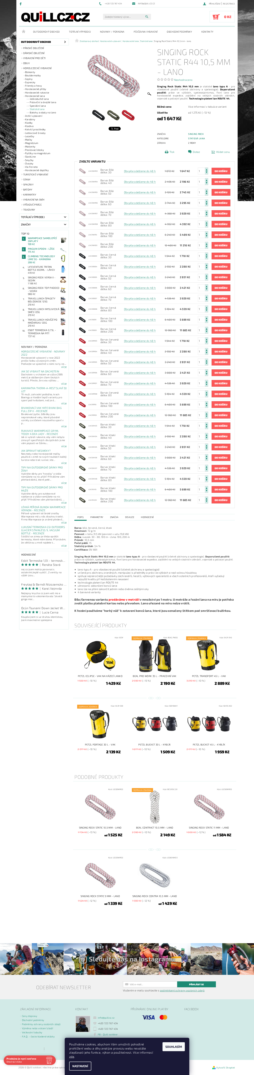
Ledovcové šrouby (35, 132)
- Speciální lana (37, 105)
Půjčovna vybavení (145, 31)
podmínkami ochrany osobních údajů (182, 990)
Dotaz (196, 151)
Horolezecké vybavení (37, 68)
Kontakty (207, 31)
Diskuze (129, 517)
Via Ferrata (31, 166)
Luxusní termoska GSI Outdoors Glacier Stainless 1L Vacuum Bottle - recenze (43, 530)
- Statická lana (36, 109)
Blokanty (30, 72)
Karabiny (30, 119)
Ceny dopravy (29, 1015)
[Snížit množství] (206, 172)
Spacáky (28, 184)
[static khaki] (82, 425)
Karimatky (29, 194)
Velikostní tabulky (32, 1032)
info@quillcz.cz (106, 1017)
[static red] (82, 340)
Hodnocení (147, 517)
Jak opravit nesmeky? (36, 450)
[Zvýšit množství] (206, 169)
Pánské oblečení (33, 48)
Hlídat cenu (223, 151)
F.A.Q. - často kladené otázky (38, 1036)
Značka (114, 517)
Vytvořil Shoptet (225, 1067)
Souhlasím (173, 1046)
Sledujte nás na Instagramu (132, 959)
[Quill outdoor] (55, 17)
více (64, 366)
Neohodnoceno (183, 79)
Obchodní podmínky (179, 31)
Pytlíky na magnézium (37, 153)
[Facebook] (21, 3)
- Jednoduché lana (38, 98)
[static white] (82, 170)
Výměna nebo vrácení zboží (37, 1028)
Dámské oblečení (34, 53)
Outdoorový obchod (46, 31)
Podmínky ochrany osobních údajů (41, 1024)
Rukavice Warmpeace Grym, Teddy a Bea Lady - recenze (40, 432)
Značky (26, 224)
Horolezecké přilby (35, 89)
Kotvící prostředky (35, 129)
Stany (26, 179)
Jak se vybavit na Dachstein (40, 371)
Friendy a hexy (33, 85)
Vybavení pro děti (34, 58)
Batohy (27, 189)
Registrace (229, 3)
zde (71, 1056)
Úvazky (29, 163)
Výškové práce (32, 204)
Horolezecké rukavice (37, 92)
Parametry (96, 517)
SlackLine (30, 156)
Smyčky (29, 160)
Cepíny (29, 78)
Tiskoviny (29, 209)
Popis (80, 517)
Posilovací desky (34, 149)
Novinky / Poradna (112, 31)
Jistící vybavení (33, 115)
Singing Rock (196, 134)
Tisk (172, 151)
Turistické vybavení (35, 174)
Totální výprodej (80, 31)
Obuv (26, 63)
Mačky (28, 139)
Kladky (29, 122)
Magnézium (31, 142)
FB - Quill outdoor (108, 1034)
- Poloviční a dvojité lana (42, 102)
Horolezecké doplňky (37, 170)
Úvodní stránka (23, 31)
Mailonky (30, 146)
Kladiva (29, 126)
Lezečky (29, 136)
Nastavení (80, 1066)
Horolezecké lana (35, 95)
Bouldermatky (33, 75)
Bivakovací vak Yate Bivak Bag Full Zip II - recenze (41, 409)
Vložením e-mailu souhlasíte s (164, 990)
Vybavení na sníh (33, 199)
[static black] (82, 255)
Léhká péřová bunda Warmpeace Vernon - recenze (43, 508)
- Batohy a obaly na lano (42, 112)
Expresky (30, 82)
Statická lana (196, 138)
